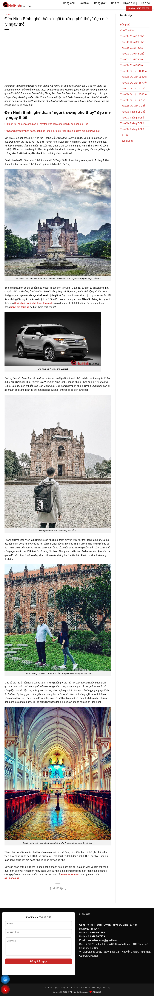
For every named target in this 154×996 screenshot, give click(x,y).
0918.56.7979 (97, 936)
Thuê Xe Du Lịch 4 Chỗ (132, 88)
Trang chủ (69, 3)
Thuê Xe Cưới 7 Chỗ (131, 59)
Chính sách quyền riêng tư (56, 988)
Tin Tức (8, 14)
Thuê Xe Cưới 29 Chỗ (132, 42)
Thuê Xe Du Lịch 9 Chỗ (132, 106)
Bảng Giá (125, 24)
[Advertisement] (58, 61)
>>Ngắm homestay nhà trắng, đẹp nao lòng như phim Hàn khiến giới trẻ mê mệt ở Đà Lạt (52, 131)
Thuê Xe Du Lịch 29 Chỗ (133, 77)
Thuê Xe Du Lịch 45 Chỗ (133, 94)
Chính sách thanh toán (80, 988)
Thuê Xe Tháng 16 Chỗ (132, 111)
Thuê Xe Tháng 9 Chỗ (132, 129)
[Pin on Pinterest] (61, 888)
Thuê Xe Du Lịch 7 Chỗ (132, 100)
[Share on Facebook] (50, 888)
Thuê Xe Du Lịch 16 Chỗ (133, 71)
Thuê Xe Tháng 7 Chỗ (132, 123)
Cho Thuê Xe (127, 30)
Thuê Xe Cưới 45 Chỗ (132, 53)
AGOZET (96, 992)
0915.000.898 (97, 932)
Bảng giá (99, 3)
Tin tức (115, 3)
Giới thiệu (84, 3)
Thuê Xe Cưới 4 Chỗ (131, 48)
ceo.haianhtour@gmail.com (102, 940)
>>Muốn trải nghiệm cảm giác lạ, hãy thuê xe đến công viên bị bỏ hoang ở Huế (46, 124)
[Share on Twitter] (54, 888)
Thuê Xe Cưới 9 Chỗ (131, 65)
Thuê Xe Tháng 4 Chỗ (132, 117)
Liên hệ (145, 3)
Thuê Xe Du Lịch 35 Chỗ (133, 82)
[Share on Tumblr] (65, 888)
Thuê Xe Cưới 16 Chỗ (132, 36)
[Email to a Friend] (58, 888)
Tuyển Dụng (126, 141)
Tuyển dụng (130, 3)
